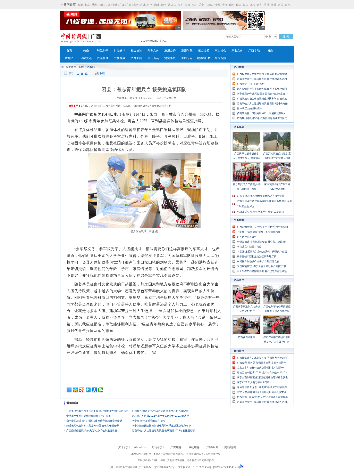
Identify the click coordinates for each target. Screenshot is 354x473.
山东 (232, 4)
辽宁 (201, 4)
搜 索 (286, 36)
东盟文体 (237, 50)
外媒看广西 (203, 58)
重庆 (94, 4)
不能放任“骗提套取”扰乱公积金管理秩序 (258, 231)
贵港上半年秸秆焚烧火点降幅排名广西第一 (89, 415)
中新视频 (119, 58)
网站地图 (230, 447)
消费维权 (170, 58)
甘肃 (108, 4)
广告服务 (176, 447)
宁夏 (218, 4)
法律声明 (212, 447)
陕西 (245, 4)
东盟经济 (203, 50)
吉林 (194, 4)
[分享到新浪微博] (81, 390)
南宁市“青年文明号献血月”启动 (149, 420)
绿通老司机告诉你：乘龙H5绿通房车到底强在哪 (92, 425)
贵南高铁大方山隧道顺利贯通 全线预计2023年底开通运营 (163, 430)
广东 (122, 4)
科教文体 (153, 50)
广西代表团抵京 (246, 337)
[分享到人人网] (94, 390)
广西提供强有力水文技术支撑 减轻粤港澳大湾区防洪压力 (97, 410)
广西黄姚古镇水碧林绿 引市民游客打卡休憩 (261, 195)
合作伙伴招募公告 (247, 236)
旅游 (271, 50)
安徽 (80, 4)
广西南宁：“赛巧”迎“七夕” (251, 83)
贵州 (115, 4)
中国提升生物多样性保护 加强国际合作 (258, 261)
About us (140, 447)
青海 (225, 4)
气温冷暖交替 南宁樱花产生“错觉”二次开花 (260, 211)
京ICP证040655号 (164, 467)
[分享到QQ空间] (75, 390)
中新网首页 (68, 4)
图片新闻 (136, 58)
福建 (101, 4)
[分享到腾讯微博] (88, 390)
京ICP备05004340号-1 (226, 467)
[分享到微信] (100, 390)
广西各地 (254, 50)
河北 (143, 4)
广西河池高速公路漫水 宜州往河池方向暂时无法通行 (277, 158)
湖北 (157, 4)
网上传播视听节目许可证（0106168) (130, 467)
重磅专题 (187, 58)
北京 (87, 4)
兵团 (280, 4)
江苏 (180, 4)
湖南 (164, 4)
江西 (187, 4)
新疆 (273, 4)
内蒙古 (210, 4)
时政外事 (103, 50)
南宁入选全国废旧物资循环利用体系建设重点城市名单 (161, 425)
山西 (239, 4)
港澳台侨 (170, 50)
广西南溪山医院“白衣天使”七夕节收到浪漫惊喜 (91, 430)
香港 (266, 4)
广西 (129, 4)
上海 (252, 4)
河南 (150, 4)
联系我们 (158, 447)
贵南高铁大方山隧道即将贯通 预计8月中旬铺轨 (262, 103)
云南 (287, 4)
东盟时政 (187, 50)
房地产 (69, 58)
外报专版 (220, 58)
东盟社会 (220, 50)
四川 (259, 4)
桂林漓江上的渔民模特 (249, 108)
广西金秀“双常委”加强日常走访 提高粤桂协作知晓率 (160, 410)
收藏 (102, 73)
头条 (86, 50)
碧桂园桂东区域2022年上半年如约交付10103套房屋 (160, 415)
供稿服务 (194, 447)
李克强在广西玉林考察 (249, 246)
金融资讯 (86, 58)
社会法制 (136, 50)
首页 (69, 50)
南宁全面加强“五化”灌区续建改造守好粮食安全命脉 (94, 420)
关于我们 (124, 447)
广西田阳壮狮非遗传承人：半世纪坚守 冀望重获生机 (247, 158)
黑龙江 (172, 4)
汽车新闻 (103, 58)
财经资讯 (119, 50)
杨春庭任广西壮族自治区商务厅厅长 (256, 256)
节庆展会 (153, 58)
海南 (136, 4)
